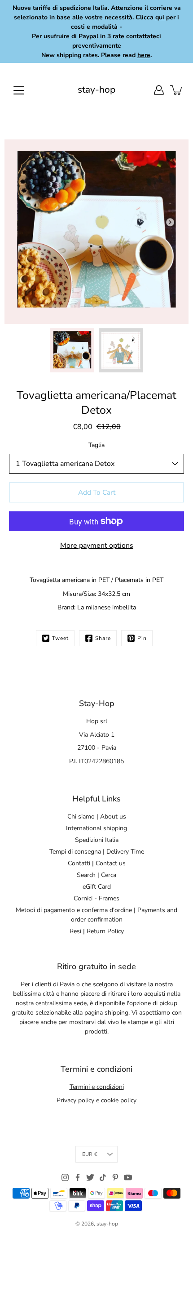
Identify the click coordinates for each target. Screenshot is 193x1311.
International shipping (96, 828)
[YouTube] (128, 1177)
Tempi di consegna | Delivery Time (96, 851)
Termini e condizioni (97, 1087)
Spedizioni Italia (96, 840)
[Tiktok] (103, 1177)
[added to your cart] (177, 90)
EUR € (89, 1154)
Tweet (60, 638)
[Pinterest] (115, 1177)
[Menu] (19, 90)
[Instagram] (65, 1177)
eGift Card (97, 886)
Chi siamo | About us (96, 816)
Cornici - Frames (96, 898)
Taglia (96, 445)
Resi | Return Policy (97, 931)
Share (103, 638)
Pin (142, 638)
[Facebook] (78, 1177)
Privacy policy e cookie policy (96, 1100)
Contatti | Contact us (97, 863)
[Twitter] (90, 1177)
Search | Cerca (96, 875)
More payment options (96, 545)
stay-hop (96, 89)
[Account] (159, 90)
